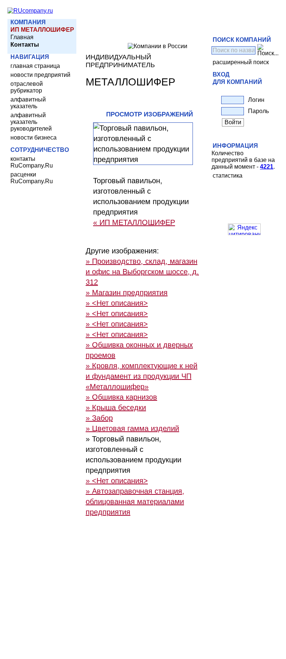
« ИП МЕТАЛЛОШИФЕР (134, 222)
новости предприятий (40, 75)
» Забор (99, 418)
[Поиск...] (268, 50)
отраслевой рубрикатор (26, 87)
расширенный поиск (241, 62)
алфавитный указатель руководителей (31, 122)
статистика (227, 175)
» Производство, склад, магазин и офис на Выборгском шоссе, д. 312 (142, 271)
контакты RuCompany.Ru (31, 162)
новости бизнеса (33, 137)
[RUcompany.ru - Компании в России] (30, 10)
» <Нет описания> (117, 303)
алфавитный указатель (28, 102)
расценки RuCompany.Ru (31, 177)
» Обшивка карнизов (121, 397)
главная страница (35, 66)
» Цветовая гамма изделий (132, 428)
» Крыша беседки (116, 407)
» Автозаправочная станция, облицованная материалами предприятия (135, 501)
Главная (22, 37)
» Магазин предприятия (127, 292)
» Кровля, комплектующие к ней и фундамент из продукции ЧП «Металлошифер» (141, 376)
